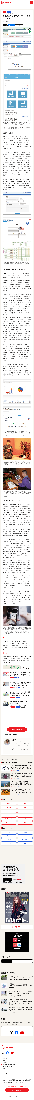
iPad (25, 807)
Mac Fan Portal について (8, 1056)
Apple (8, 803)
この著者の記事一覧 (16, 751)
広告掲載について (7, 1071)
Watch (9, 811)
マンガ (9, 839)
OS (25, 822)
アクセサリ (9, 822)
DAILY (6, 961)
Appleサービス (9, 819)
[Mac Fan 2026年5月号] (17, 907)
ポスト (6, 25)
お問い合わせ (6, 1068)
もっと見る (29, 762)
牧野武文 (7, 21)
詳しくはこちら (17, 927)
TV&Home (25, 815)
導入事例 (9, 836)
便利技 (25, 832)
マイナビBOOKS (7, 1073)
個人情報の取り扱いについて (9, 1064)
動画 (25, 843)
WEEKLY (17, 961)
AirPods (9, 815)
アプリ (25, 819)
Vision (25, 811)
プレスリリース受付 (7, 1066)
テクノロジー (25, 839)
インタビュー (9, 832)
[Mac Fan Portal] (6, 2)
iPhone (9, 807)
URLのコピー (19, 25)
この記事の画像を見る (17, 729)
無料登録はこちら (17, 1090)
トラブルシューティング (25, 836)
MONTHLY (27, 961)
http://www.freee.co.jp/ (10, 122)
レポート (9, 843)
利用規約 (5, 1062)
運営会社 (5, 1060)
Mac (25, 803)
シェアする (12, 25)
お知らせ (5, 1058)
